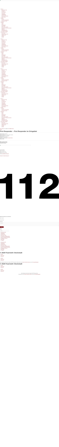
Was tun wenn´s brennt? (5, 86)
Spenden (3, 125)
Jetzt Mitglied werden (11, 128)
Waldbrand (3, 88)
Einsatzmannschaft (4, 69)
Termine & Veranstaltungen (5, 109)
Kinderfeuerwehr (4, 74)
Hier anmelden (2, 128)
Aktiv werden (3, 92)
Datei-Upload (2, 239)
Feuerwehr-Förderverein (5, 93)
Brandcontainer (4, 76)
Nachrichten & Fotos (4, 80)
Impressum (2, 256)
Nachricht (1, 221)
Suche (1, 228)
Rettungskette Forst (4, 89)
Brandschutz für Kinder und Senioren (6, 117)
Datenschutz (2, 255)
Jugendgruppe (3, 73)
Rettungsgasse (4, 84)
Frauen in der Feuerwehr (5, 105)
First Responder (4, 101)
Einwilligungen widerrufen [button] (4, 238)
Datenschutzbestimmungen (28, 274)
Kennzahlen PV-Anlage (5, 90)
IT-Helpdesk (2, 240)
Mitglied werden (4, 94)
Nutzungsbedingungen (37, 274)
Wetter (2, 82)
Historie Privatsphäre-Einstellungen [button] (5, 237)
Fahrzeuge (3, 100)
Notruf (2, 113)
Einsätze (3, 78)
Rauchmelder (3, 85)
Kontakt (3, 96)
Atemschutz (3, 72)
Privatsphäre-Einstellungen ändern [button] (5, 236)
